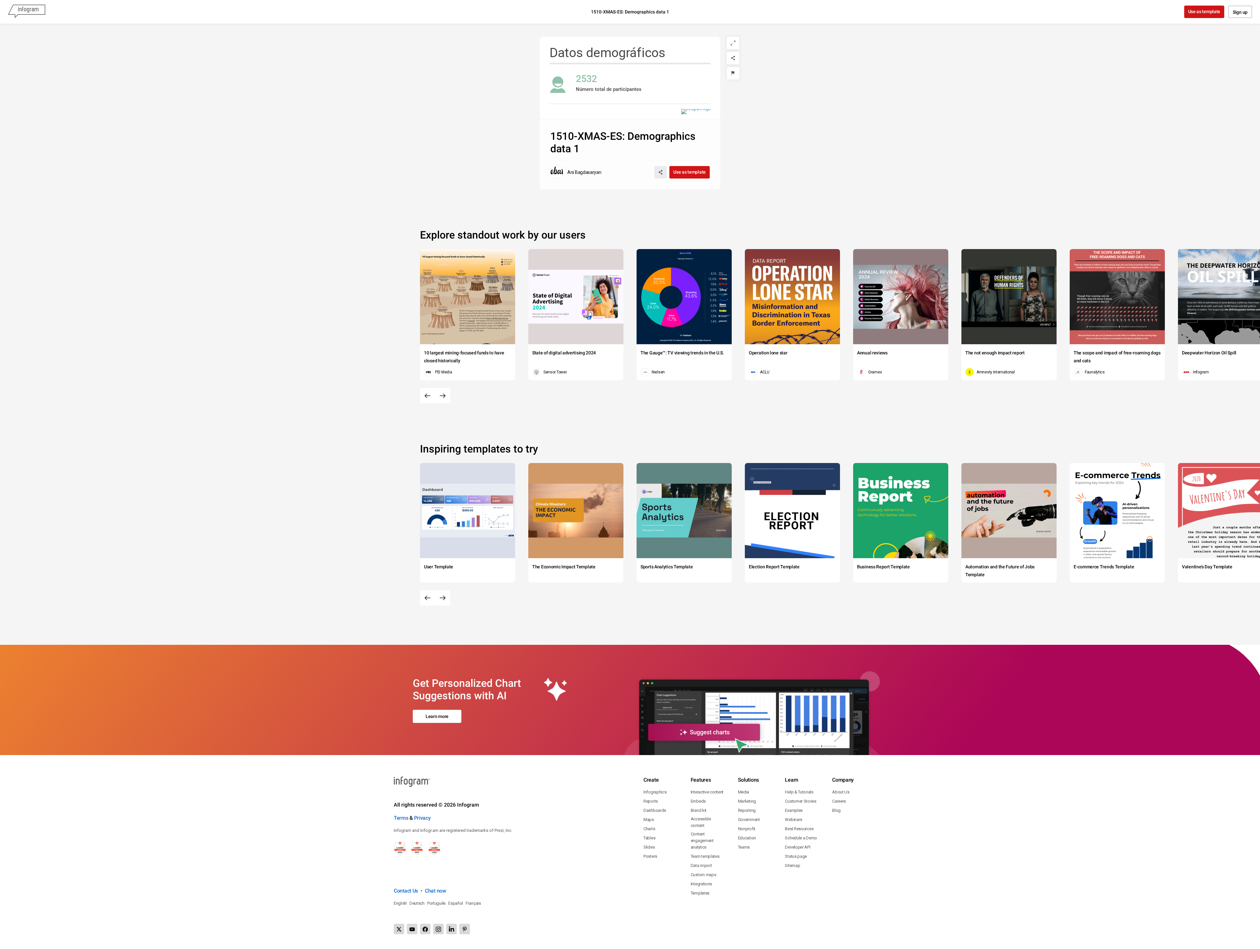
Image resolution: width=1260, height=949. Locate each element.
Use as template (1204, 11)
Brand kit (698, 810)
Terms (401, 818)
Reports (650, 801)
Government (749, 819)
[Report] (733, 73)
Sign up (1240, 12)
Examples (794, 810)
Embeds (698, 801)
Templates (700, 893)
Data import (701, 865)
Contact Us (406, 891)
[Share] (733, 58)
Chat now (435, 891)
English (400, 903)
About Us (841, 792)
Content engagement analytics (702, 841)
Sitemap (792, 865)
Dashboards (654, 810)
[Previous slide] (427, 396)
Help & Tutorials (799, 792)
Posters (650, 856)
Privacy (422, 818)
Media (743, 792)
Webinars (793, 819)
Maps (648, 819)
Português (436, 903)
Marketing (747, 801)
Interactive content (707, 792)
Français (473, 903)
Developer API (797, 847)
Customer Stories (800, 801)
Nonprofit (746, 828)
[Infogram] (26, 12)
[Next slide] (442, 396)
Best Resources (799, 828)
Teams (744, 847)
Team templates (705, 856)
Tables (649, 837)
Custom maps (703, 874)
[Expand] (733, 43)
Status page (796, 856)
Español (455, 903)
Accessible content (701, 822)
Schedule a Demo (801, 837)
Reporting (747, 810)
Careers (839, 801)
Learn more (437, 716)
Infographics (654, 792)
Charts (649, 828)
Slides (649, 847)
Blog (836, 810)
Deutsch (417, 903)
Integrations (701, 883)
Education (747, 837)
